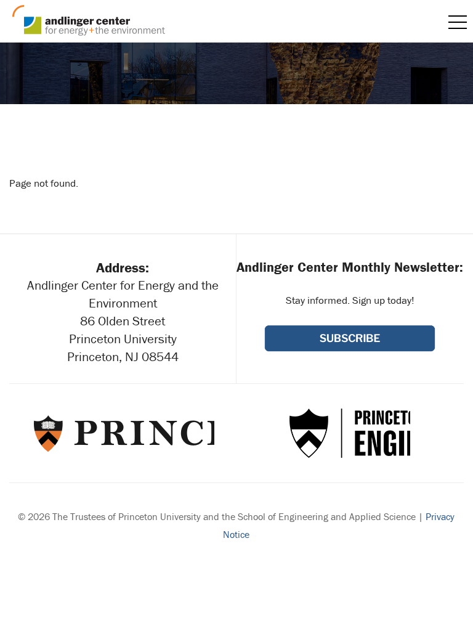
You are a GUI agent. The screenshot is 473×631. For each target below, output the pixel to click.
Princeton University (122, 433)
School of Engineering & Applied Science (349, 433)
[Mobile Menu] (457, 22)
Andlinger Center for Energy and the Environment (88, 20)
